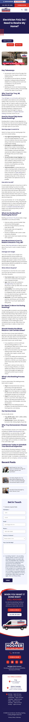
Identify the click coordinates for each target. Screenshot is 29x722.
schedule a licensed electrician (15, 206)
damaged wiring (9, 284)
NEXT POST (18, 44)
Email (5, 521)
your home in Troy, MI (11, 218)
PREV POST (10, 44)
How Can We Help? (8, 542)
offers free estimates (11, 245)
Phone (5, 528)
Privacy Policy (17, 576)
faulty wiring (18, 172)
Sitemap (18, 717)
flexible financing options (15, 431)
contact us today (22, 458)
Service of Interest (8, 535)
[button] (22, 10)
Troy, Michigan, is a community (10, 98)
